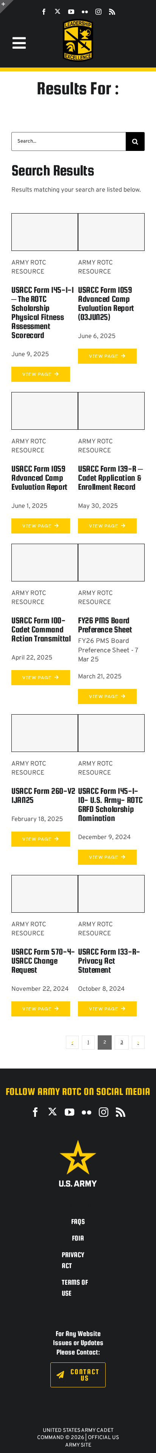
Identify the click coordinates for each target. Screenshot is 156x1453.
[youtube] (71, 12)
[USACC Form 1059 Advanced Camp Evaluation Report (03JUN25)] (111, 232)
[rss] (112, 12)
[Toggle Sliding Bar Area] (7, 7)
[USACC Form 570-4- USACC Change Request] (45, 893)
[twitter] (58, 11)
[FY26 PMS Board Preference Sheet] (111, 562)
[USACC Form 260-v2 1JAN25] (45, 733)
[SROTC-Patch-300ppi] (78, 22)
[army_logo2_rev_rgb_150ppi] (78, 1143)
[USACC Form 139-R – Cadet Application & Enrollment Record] (111, 410)
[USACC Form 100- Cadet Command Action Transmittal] (45, 562)
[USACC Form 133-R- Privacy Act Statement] (111, 893)
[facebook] (44, 12)
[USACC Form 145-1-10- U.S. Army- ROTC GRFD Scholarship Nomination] (111, 733)
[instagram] (98, 12)
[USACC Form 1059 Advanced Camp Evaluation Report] (45, 410)
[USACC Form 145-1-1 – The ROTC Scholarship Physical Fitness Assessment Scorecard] (45, 232)
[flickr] (85, 12)
